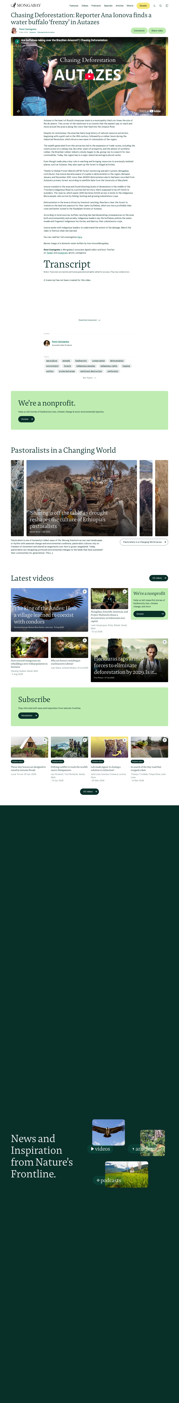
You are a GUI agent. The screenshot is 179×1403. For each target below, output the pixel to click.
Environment (52, 366)
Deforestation (117, 360)
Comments (139, 30)
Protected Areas (67, 371)
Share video (157, 30)
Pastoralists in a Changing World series (142, 542)
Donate (143, 5)
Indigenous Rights (108, 366)
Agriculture (51, 360)
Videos (85, 5)
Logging (126, 366)
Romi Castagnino (27, 29)
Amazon (33, 32)
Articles (120, 5)
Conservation (98, 360)
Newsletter (26, 715)
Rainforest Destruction (91, 371)
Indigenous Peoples (85, 366)
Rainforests (112, 371)
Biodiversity (81, 360)
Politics (50, 371)
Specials (108, 5)
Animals (66, 360)
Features (74, 5)
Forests (67, 366)
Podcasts (96, 5)
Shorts (130, 5)
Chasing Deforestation (46, 32)
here (80, 237)
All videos (157, 578)
